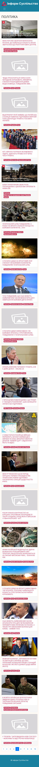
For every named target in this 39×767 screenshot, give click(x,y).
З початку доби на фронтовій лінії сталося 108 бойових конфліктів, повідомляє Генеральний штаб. (17, 263)
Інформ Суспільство (22, 3)
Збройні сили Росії (16, 269)
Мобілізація (27, 743)
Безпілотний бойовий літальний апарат (15, 710)
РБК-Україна (8, 408)
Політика (7, 49)
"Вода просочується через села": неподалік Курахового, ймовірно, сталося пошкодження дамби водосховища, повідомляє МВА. (17, 81)
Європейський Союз (24, 160)
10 (35, 749)
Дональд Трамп (28, 304)
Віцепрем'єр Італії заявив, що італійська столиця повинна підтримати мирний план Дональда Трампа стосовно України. (19, 118)
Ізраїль (6, 197)
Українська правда (16, 304)
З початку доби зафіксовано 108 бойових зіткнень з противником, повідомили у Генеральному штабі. (18, 333)
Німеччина (14, 160)
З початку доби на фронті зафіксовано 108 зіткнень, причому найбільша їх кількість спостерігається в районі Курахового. (19, 591)
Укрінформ (14, 707)
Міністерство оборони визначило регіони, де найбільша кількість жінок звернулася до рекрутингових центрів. (19, 43)
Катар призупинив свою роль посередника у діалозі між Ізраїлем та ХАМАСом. (18, 187)
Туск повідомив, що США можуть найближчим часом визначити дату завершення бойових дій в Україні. (18, 298)
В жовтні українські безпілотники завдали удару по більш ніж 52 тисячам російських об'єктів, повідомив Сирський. (17, 700)
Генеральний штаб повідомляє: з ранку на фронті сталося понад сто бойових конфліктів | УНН (18, 226)
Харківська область (17, 232)
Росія (12, 88)
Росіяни (17, 88)
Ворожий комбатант (10, 234)
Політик (17, 633)
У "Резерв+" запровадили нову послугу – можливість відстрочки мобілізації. (19, 737)
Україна (13, 125)
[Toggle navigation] (4, 9)
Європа (22, 408)
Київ (12, 633)
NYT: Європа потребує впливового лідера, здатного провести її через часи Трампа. (17, 154)
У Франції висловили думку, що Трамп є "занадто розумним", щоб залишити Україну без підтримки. (19, 402)
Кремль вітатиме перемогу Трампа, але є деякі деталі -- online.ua (19, 368)
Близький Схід (19, 486)
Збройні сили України (10, 51)
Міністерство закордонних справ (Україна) (17, 195)
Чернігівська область (17, 49)
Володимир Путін (16, 373)
